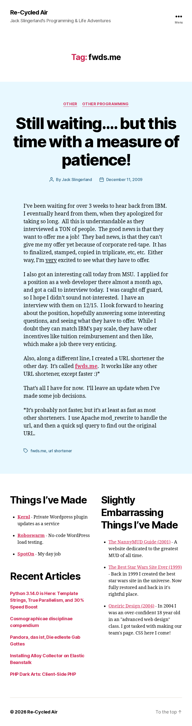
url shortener (60, 450)
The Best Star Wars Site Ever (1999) (145, 567)
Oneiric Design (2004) (131, 606)
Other (70, 104)
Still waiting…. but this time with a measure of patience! (96, 141)
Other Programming (105, 104)
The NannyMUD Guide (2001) (139, 542)
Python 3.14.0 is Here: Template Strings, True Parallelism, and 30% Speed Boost (47, 600)
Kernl (24, 517)
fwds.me (38, 450)
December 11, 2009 (124, 179)
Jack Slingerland (77, 179)
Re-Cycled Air (29, 13)
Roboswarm (31, 535)
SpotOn (26, 554)
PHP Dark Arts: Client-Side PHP (43, 674)
